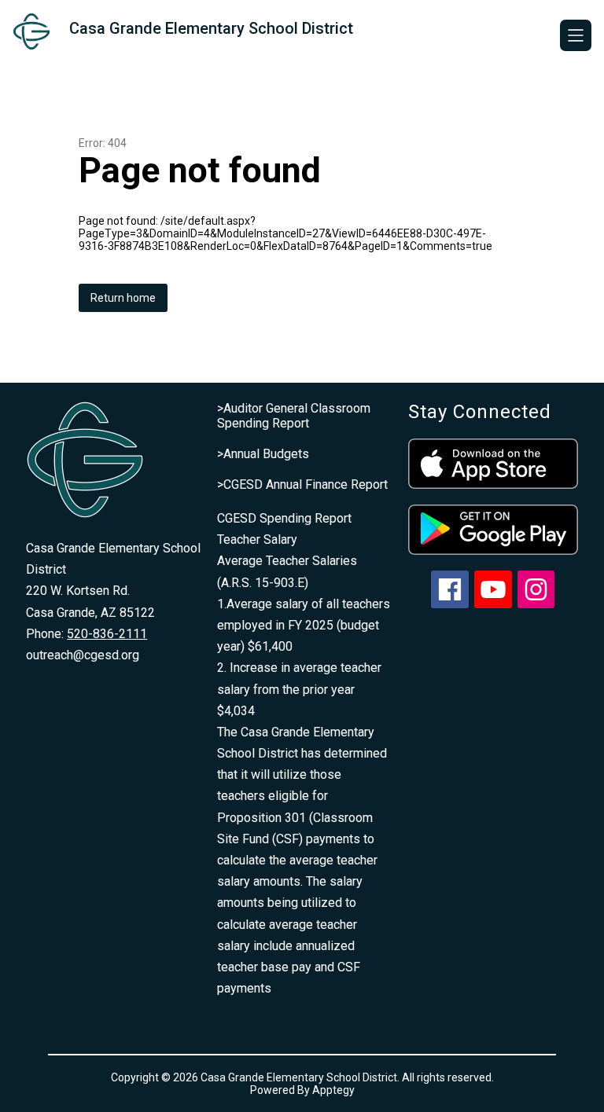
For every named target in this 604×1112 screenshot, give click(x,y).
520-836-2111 (107, 633)
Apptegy (333, 1090)
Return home (123, 298)
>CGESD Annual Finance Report (302, 484)
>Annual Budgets (263, 453)
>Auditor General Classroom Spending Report (293, 416)
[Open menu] (575, 35)
